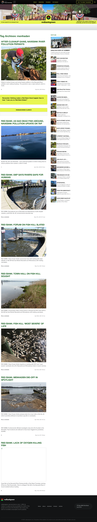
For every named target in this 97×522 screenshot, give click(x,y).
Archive (60, 506)
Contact (55, 506)
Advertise (41, 2)
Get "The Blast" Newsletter (84, 2)
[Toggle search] (95, 2)
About (35, 2)
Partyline (48, 2)
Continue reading (14, 486)
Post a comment (5, 217)
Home (39, 506)
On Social (55, 2)
